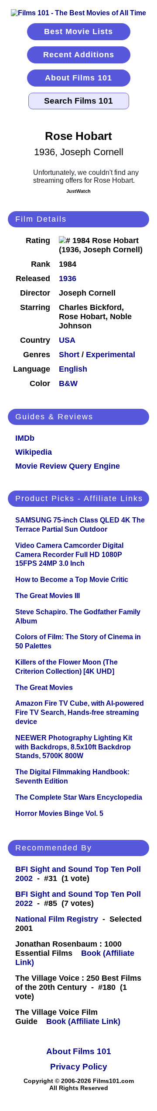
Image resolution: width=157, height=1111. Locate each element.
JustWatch (78, 191)
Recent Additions (78, 54)
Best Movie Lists (78, 31)
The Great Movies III (47, 595)
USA (67, 340)
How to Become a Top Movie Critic (71, 579)
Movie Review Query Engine (67, 466)
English (73, 369)
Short (69, 354)
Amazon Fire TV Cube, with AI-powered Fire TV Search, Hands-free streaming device (79, 712)
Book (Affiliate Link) (83, 1021)
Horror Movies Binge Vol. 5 (59, 813)
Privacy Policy (78, 1066)
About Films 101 (78, 77)
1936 (67, 278)
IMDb (24, 438)
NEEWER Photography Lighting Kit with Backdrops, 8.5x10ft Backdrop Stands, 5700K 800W (73, 747)
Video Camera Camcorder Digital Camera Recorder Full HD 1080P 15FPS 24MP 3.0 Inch (69, 555)
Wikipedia (33, 452)
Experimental (110, 354)
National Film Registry (56, 919)
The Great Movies (44, 687)
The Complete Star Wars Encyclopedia (78, 797)
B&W (68, 383)
